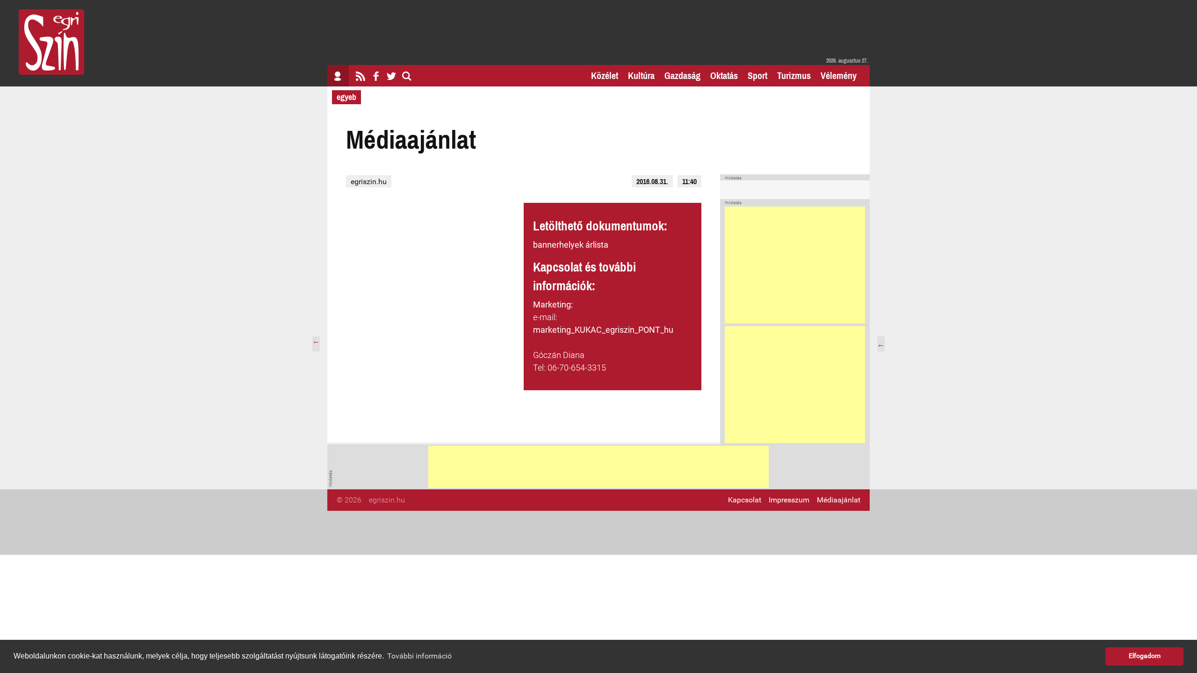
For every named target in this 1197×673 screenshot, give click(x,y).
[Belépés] (338, 75)
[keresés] (406, 75)
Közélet (604, 75)
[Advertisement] (795, 265)
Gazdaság (682, 75)
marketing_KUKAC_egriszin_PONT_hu (603, 330)
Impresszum (789, 499)
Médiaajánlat (838, 499)
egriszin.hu (369, 181)
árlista (596, 245)
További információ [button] (419, 656)
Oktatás (724, 75)
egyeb (346, 97)
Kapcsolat (744, 499)
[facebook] (375, 75)
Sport (757, 75)
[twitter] (391, 75)
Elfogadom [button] (1145, 656)
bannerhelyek (558, 245)
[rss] (360, 75)
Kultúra (641, 75)
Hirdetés (733, 178)
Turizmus (794, 75)
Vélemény (839, 75)
